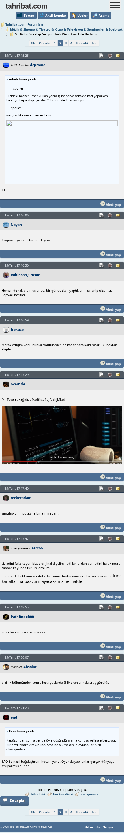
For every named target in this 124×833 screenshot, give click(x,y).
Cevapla (17, 800)
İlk (33, 43)
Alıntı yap (113, 204)
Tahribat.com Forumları (24, 24)
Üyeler (82, 15)
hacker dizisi (63, 794)
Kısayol (102, 55)
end (14, 717)
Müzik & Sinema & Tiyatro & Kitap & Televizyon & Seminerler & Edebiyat (66, 29)
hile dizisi (38, 794)
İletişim (108, 827)
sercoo (37, 548)
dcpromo (37, 65)
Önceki (44, 43)
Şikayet (110, 55)
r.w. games (89, 794)
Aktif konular (55, 15)
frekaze (17, 329)
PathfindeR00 (22, 616)
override (18, 384)
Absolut (30, 666)
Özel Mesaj (118, 55)
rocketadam (21, 497)
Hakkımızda (92, 827)
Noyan (16, 224)
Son (94, 43)
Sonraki (82, 43)
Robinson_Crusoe (25, 274)
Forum (29, 15)
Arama (104, 15)
